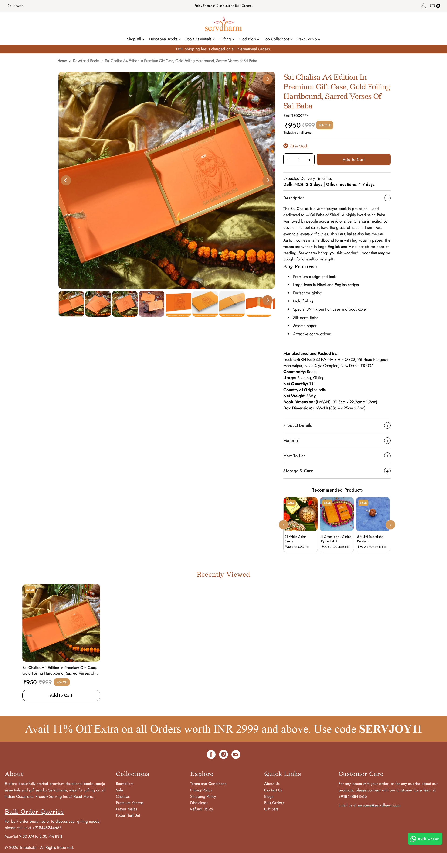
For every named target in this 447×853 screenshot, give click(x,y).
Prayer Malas (126, 809)
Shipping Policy (203, 796)
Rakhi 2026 (308, 39)
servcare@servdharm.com (378, 805)
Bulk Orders (274, 802)
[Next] (267, 180)
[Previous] (66, 180)
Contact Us (273, 790)
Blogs (268, 796)
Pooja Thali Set (128, 815)
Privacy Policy (201, 790)
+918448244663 (46, 827)
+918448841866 (353, 796)
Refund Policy (201, 809)
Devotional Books (164, 39)
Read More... (84, 796)
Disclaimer (199, 802)
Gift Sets (271, 809)
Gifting (226, 39)
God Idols (248, 39)
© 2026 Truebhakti (21, 847)
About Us (272, 783)
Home (62, 60)
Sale (119, 790)
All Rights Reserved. (57, 847)
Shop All (134, 39)
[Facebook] (211, 755)
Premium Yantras (129, 802)
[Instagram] (223, 755)
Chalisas (123, 796)
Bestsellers (124, 783)
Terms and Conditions (208, 783)
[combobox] (77, 5)
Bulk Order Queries (34, 811)
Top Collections (277, 39)
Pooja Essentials (199, 39)
